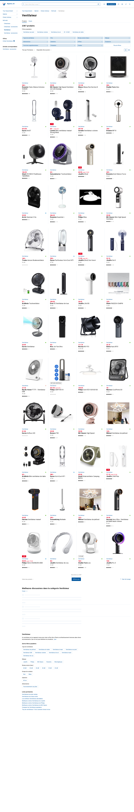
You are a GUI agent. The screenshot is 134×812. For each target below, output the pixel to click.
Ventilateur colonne (42, 32)
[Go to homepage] (8, 4)
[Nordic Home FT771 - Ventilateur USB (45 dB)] (34, 377)
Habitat (5, 14)
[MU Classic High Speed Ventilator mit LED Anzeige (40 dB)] (62, 74)
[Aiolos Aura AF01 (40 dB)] (118, 334)
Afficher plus (76, 579)
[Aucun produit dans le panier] (129, 4)
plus (55, 660)
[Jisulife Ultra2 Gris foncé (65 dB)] (90, 247)
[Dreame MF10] (118, 118)
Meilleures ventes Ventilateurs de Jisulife (33, 722)
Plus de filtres (117, 45)
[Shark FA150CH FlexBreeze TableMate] (34, 161)
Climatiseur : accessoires (11, 26)
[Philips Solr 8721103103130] (90, 377)
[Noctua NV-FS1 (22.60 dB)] (90, 334)
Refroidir (5, 20)
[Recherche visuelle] (98, 4)
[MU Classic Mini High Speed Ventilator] (118, 204)
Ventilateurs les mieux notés (30, 717)
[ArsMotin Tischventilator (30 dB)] (34, 291)
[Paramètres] (104, 4)
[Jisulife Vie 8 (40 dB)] (118, 247)
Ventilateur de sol (56, 32)
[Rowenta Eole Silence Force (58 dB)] (118, 161)
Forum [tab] (30, 21)
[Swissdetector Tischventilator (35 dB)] (62, 161)
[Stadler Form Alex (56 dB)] (118, 74)
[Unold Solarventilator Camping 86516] (90, 463)
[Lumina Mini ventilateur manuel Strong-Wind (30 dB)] (62, 118)
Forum (23, 591)
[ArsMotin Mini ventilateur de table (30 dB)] (34, 463)
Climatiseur (7, 23)
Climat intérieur (7, 17)
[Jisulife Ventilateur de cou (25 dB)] (62, 550)
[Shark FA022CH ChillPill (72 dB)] (118, 291)
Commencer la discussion (122, 589)
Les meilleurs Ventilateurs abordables (32, 720)
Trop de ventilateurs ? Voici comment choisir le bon (36, 730)
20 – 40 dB (66, 32)
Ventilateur (7, 30)
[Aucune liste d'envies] (126, 4)
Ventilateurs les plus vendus (29, 715)
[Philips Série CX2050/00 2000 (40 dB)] (34, 550)
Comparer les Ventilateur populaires (32, 728)
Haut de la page (126, 579)
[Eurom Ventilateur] (34, 334)
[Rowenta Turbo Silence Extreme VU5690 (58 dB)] (34, 74)
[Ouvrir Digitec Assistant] (118, 4)
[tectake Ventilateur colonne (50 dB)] (90, 118)
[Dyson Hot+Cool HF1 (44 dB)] (62, 463)
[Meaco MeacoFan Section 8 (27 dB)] (90, 74)
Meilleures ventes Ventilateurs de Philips (33, 724)
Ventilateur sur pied (28, 32)
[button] (45, 83)
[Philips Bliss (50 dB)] (90, 204)
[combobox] (30, 50)
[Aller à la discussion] (76, 601)
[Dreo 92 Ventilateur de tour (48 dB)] (62, 291)
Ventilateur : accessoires (11, 33)
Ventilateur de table (78, 32)
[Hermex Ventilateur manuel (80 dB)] (34, 507)
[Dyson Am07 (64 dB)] (34, 118)
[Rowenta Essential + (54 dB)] (62, 204)
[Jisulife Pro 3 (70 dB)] (118, 550)
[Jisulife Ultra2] (90, 161)
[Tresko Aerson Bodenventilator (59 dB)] (34, 247)
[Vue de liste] (129, 50)
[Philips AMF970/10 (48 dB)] (62, 377)
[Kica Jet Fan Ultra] (62, 334)
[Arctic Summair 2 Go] (34, 204)
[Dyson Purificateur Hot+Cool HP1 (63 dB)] (62, 247)
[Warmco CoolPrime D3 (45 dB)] (118, 377)
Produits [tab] (24, 21)
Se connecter (111, 4)
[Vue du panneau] (125, 50)
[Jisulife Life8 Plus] (118, 463)
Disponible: (40, 50)
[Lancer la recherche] (23, 4)
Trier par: (24, 50)
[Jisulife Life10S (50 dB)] (90, 291)
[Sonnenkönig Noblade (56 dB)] (62, 507)
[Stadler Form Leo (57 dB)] (90, 550)
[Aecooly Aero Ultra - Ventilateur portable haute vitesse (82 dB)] (118, 507)
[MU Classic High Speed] (90, 420)
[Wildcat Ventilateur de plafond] (118, 420)
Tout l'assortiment (8, 11)
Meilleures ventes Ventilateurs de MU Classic (34, 726)
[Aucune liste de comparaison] (122, 4)
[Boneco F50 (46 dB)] (62, 420)
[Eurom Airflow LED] (34, 420)
